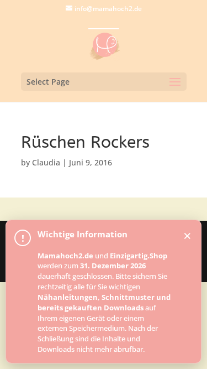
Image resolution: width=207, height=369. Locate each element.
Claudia (46, 162)
